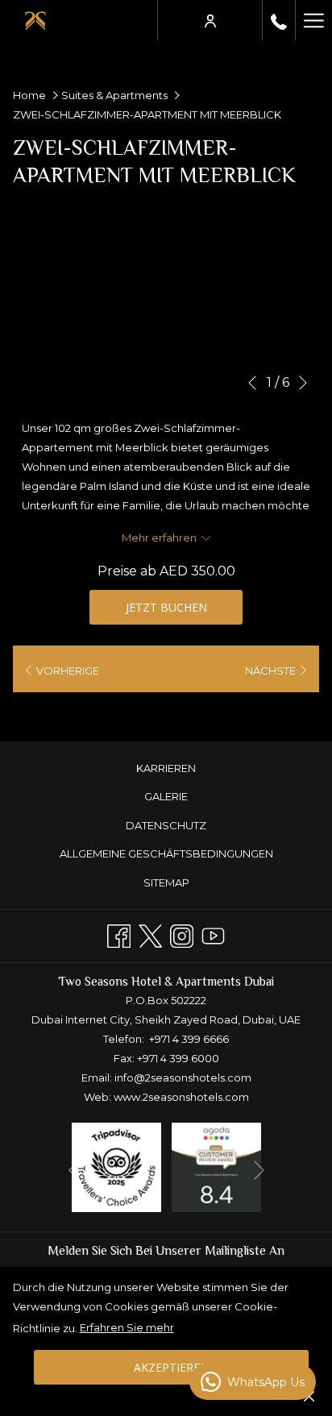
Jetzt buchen (166, 607)
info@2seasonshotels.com (182, 1077)
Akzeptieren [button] (171, 1367)
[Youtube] (213, 934)
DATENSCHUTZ (166, 825)
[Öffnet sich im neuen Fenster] (116, 1166)
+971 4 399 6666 (189, 1038)
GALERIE (166, 796)
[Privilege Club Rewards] (210, 20)
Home (29, 95)
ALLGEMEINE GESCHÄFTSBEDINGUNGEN (166, 853)
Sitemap (166, 882)
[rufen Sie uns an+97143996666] (279, 20)
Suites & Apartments (114, 95)
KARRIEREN (166, 768)
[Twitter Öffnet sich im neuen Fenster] (150, 934)
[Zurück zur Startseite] (35, 20)
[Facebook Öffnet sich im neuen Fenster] (119, 934)
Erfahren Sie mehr (127, 1327)
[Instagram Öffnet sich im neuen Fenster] (181, 934)
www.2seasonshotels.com (181, 1096)
